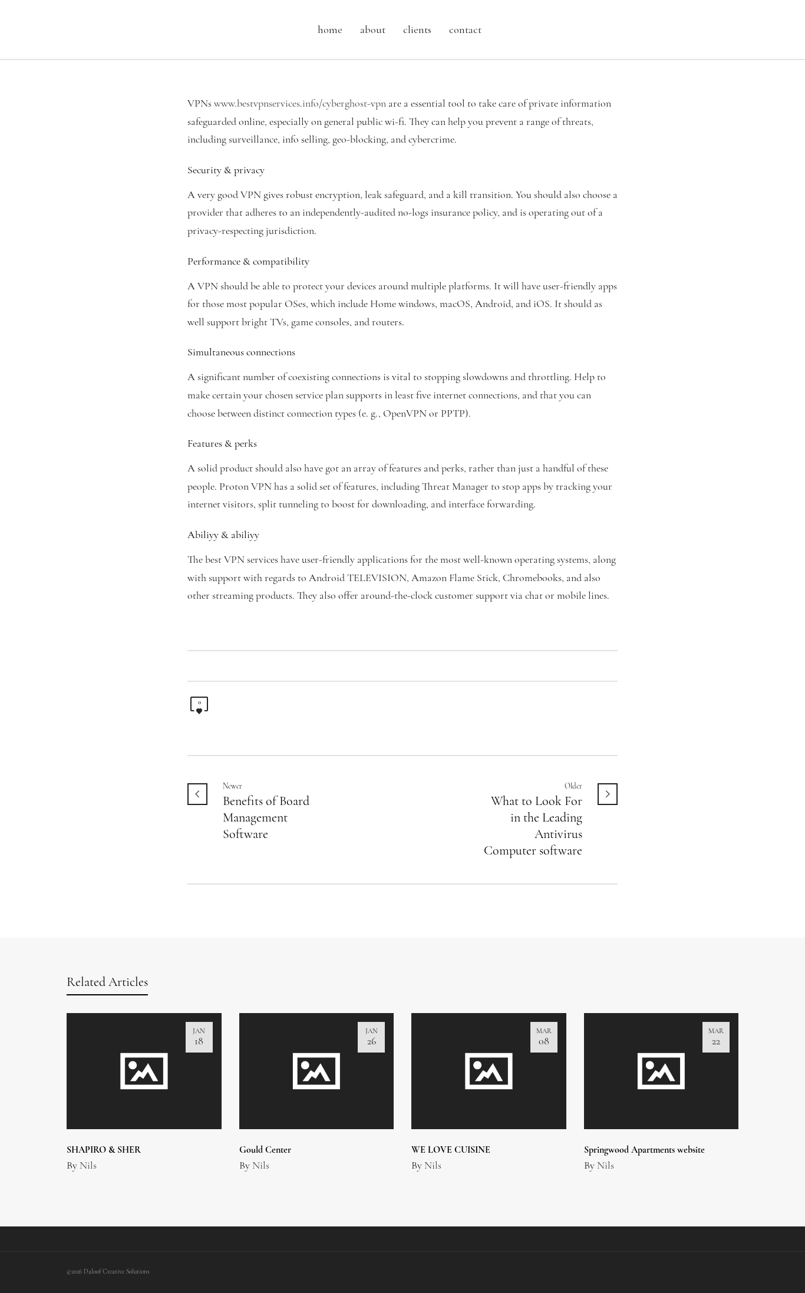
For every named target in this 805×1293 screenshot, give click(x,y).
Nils (88, 1166)
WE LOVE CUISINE (450, 1150)
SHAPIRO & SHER (104, 1150)
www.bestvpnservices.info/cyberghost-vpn (300, 104)
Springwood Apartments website (644, 1150)
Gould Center (265, 1150)
